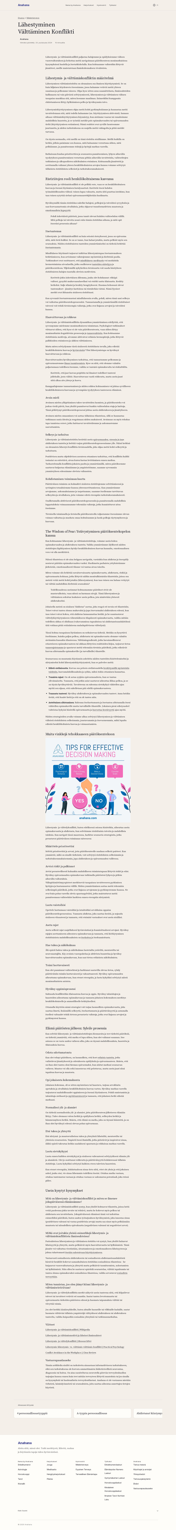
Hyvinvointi (101, 5)
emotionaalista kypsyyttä (57, 210)
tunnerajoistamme (54, 647)
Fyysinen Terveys (83, 1469)
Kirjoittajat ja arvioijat (142, 1469)
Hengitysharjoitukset (56, 1474)
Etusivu (21, 18)
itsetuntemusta (53, 247)
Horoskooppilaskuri (112, 1482)
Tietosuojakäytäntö (142, 1479)
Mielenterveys (33, 18)
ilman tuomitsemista (74, 363)
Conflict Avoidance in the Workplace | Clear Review (70, 1352)
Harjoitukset (89, 5)
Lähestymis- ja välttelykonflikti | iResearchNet (68, 1341)
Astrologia (22, 1469)
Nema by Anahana (73, 5)
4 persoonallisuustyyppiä (32, 1413)
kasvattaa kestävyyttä (103, 709)
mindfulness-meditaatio (92, 260)
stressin (113, 439)
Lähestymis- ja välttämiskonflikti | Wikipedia (67, 1329)
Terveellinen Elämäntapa (86, 1474)
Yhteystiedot (139, 1474)
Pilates (50, 1479)
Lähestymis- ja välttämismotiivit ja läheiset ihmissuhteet (73, 1335)
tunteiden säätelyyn (102, 264)
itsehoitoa (86, 937)
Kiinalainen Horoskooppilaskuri (112, 1489)
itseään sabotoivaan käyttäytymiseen (83, 1252)
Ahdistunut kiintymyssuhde (153, 1413)
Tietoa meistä (139, 1464)
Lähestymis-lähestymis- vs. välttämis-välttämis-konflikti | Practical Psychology (84, 1346)
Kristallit (21, 1483)
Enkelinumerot (24, 1464)
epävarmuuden (100, 439)
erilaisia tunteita (106, 1057)
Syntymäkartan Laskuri (114, 1478)
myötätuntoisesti (76, 1096)
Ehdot (136, 1483)
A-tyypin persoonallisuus (92, 1413)
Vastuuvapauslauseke (143, 1488)
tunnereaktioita (94, 333)
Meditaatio (51, 1469)
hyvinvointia (79, 350)
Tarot (20, 1479)
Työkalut (112, 5)
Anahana (23, 5)
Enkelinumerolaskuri (113, 1464)
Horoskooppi (23, 1474)
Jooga (49, 1464)
